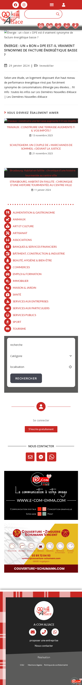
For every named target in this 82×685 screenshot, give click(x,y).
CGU (22, 665)
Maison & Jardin (24, 287)
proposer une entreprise (44, 640)
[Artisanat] (7, 233)
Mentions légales (35, 665)
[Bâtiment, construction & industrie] (7, 253)
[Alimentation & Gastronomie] (7, 212)
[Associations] (7, 239)
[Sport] (7, 321)
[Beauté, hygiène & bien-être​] (7, 260)
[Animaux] (7, 219)
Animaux (19, 219)
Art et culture (23, 226)
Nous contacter (44, 645)
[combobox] (41, 356)
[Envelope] (30, 456)
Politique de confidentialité (56, 665)
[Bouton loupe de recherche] (57, 14)
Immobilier (46, 65)
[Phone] (43, 632)
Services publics (24, 315)
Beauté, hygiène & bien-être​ (32, 260)
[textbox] (16, 356)
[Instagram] (24, 5)
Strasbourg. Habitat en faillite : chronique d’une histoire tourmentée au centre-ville (41, 183)
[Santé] (7, 294)
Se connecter (41, 420)
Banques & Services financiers (35, 246)
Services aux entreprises (30, 301)
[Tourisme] (7, 328)
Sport (17, 321)
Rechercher (26, 378)
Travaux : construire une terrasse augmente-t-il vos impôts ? (41, 128)
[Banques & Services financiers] (7, 246)
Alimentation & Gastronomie (34, 212)
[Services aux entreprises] (7, 301)
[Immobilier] (7, 280)
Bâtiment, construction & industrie (39, 253)
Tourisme (19, 328)
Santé (17, 294)
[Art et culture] (7, 226)
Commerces (21, 267)
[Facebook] (15, 5)
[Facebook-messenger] (40, 456)
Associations (22, 239)
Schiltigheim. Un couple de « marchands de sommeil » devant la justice (41, 146)
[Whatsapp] (51, 456)
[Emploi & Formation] (7, 274)
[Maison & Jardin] (7, 287)
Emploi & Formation (27, 274)
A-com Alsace (44, 624)
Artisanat (20, 233)
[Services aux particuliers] (7, 308)
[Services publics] (7, 315)
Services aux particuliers (31, 308)
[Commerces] (7, 267)
